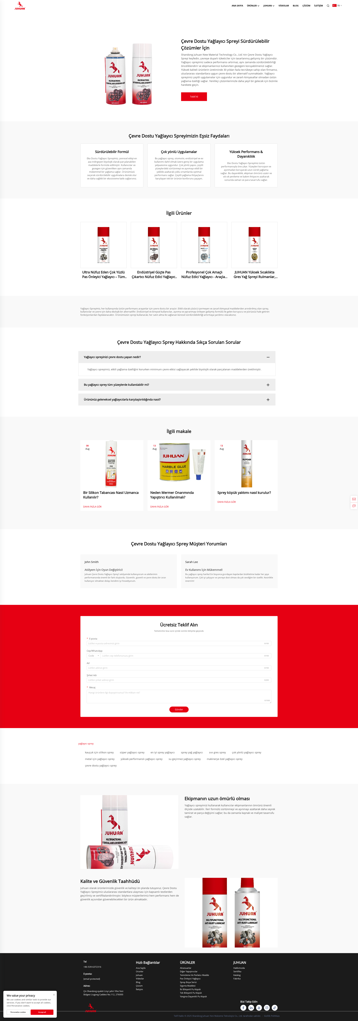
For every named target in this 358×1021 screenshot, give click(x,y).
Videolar (284, 5)
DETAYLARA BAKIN (103, 244)
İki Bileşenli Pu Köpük (190, 989)
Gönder (179, 709)
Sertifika (237, 971)
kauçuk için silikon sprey (99, 752)
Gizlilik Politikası (272, 1015)
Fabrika (237, 978)
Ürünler (252, 5)
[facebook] (243, 1008)
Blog (296, 5)
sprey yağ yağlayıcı (192, 752)
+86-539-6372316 (92, 966)
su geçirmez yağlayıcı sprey (185, 759)
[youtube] (259, 1008)
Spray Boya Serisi (188, 982)
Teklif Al (194, 96)
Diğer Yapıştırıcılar (188, 971)
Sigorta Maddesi (188, 985)
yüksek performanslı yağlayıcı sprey (141, 759)
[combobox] (94, 655)
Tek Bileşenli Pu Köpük (190, 992)
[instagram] (267, 1008)
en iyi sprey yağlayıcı (163, 752)
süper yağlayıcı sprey (132, 752)
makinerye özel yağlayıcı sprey (224, 759)
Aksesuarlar (185, 968)
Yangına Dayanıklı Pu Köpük (190, 996)
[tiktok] (275, 1008)
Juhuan (139, 975)
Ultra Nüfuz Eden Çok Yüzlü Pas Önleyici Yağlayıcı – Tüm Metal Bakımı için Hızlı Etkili (103, 274)
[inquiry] (354, 505)
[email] (354, 499)
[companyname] (20, 5)
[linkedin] (251, 1008)
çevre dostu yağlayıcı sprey (101, 765)
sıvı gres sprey (217, 752)
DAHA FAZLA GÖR (92, 506)
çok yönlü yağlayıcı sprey (246, 752)
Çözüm (306, 5)
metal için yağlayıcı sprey (100, 759)
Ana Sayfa (237, 5)
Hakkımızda (239, 968)
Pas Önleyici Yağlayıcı (190, 978)
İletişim (318, 5)
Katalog (237, 975)
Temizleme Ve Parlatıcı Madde (190, 975)
